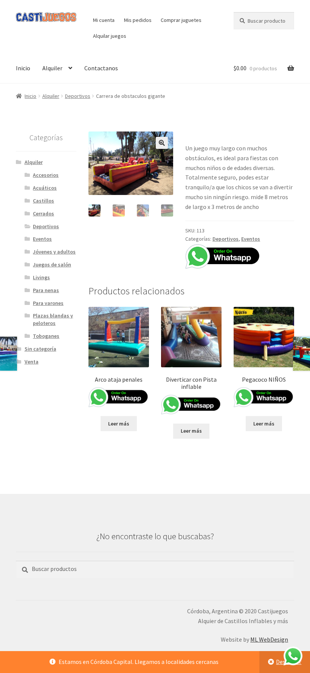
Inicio (23, 68)
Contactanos (101, 68)
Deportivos (77, 96)
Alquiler (52, 68)
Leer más (118, 423)
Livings (41, 277)
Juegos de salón (52, 264)
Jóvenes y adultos (54, 251)
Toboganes (46, 336)
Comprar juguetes (181, 20)
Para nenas (46, 290)
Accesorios (46, 175)
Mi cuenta (104, 20)
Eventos (250, 238)
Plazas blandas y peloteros (53, 319)
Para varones (48, 303)
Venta (32, 361)
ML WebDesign (269, 639)
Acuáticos (45, 187)
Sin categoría (40, 348)
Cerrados (43, 213)
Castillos (43, 200)
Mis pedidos (138, 20)
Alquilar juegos (109, 35)
